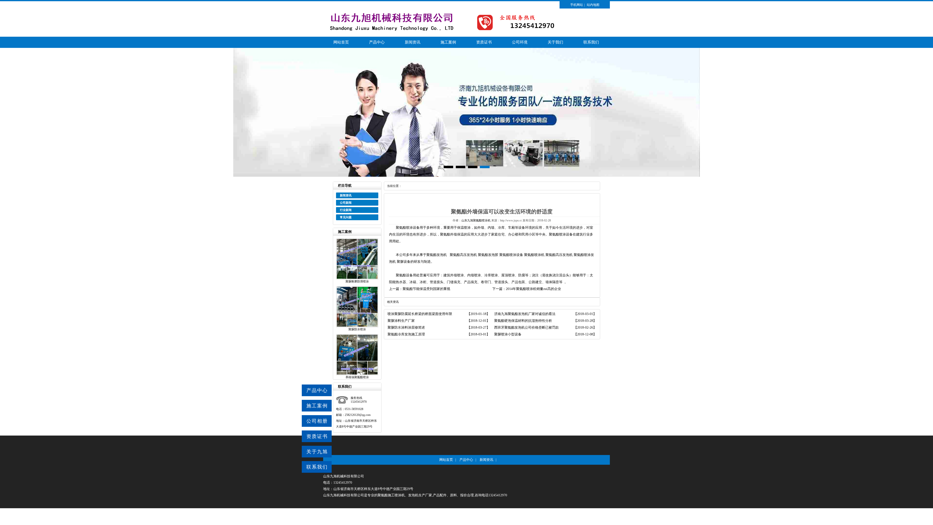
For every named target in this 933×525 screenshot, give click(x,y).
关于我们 (555, 42)
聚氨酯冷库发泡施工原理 (406, 334)
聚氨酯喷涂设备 (408, 227)
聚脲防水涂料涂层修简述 (406, 327)
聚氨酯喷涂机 (534, 255)
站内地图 (593, 5)
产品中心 (377, 42)
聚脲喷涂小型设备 (507, 334)
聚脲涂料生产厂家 (401, 321)
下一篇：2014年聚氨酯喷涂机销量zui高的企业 (526, 289)
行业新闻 (346, 210)
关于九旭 (317, 451)
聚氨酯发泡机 (436, 255)
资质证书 (484, 42)
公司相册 (317, 421)
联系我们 (591, 42)
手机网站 (576, 5)
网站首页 (341, 42)
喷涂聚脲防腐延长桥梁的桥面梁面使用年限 (420, 314)
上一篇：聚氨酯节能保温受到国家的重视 (419, 289)
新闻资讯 (412, 42)
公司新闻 (346, 202)
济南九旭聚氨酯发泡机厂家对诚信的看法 (524, 314)
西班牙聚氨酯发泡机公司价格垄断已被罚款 (526, 327)
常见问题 (346, 217)
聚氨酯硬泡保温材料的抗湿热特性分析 (523, 321)
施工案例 (448, 42)
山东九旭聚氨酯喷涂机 (476, 220)
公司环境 (519, 42)
